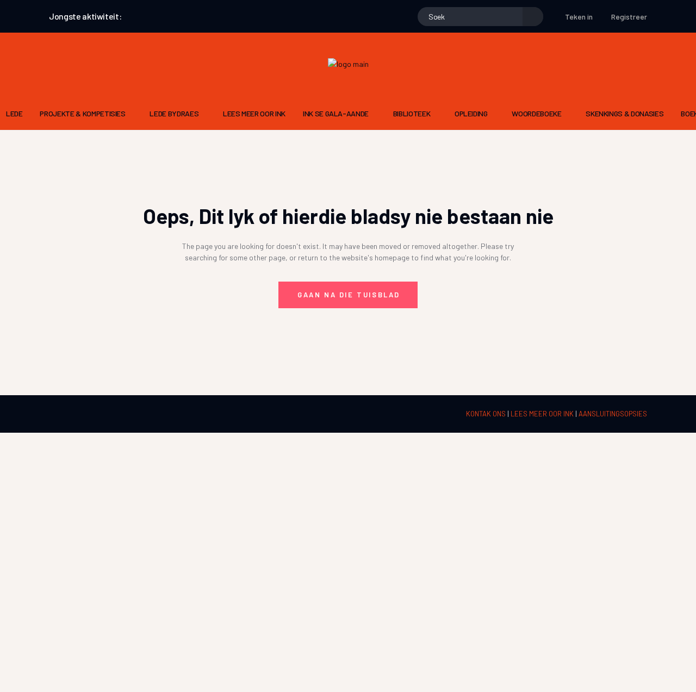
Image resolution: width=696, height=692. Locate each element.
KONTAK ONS (486, 413)
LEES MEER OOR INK (543, 413)
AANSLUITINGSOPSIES (613, 413)
